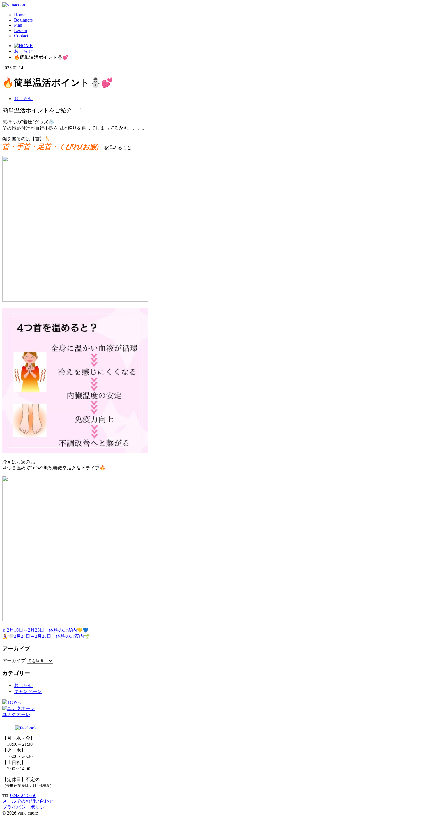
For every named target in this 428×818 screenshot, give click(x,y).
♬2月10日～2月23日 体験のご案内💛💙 (45, 630)
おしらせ (23, 98)
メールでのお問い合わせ (28, 800)
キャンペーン (28, 691)
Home (19, 14)
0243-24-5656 (23, 795)
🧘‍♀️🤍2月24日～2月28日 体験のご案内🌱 (46, 636)
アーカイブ (14, 660)
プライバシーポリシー (25, 807)
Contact (21, 35)
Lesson (20, 30)
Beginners (23, 19)
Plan (18, 25)
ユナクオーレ (16, 714)
